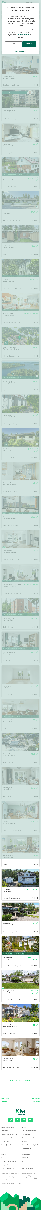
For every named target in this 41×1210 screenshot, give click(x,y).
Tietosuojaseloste (6, 1145)
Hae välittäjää (26, 1134)
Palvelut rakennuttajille (8, 1137)
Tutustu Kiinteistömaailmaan (9, 1134)
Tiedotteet (4, 1158)
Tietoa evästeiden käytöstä (30, 1145)
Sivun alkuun (35, 1101)
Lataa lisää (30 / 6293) (19, 1080)
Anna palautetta (7, 1101)
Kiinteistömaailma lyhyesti (9, 1161)
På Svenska (5, 1098)
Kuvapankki (4, 1165)
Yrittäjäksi (25, 1158)
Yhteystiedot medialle (7, 1168)
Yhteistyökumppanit (28, 1137)
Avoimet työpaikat (27, 1168)
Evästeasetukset (26, 1148)
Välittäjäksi (25, 1161)
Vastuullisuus (5, 1141)
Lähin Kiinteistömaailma (29, 1130)
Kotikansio (25, 1141)
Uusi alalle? (25, 1165)
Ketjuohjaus (4, 1130)
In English (36, 1098)
